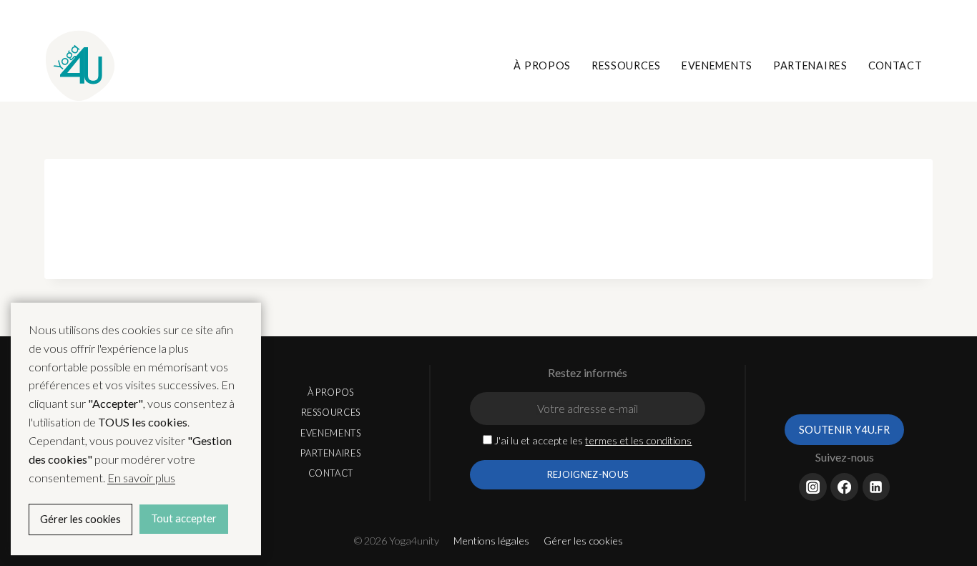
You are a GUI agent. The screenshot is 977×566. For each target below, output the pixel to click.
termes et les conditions (638, 440)
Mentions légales (491, 541)
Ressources (626, 65)
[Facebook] (884, 18)
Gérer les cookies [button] (583, 541)
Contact (895, 65)
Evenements (717, 65)
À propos (542, 65)
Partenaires (810, 65)
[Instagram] (857, 18)
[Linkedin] (910, 18)
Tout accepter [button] (184, 518)
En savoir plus (141, 477)
